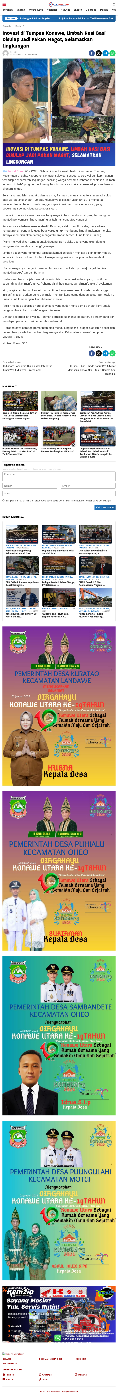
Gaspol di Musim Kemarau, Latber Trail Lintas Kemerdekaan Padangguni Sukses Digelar (19, 416)
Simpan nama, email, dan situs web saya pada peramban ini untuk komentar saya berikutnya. (58, 501)
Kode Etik (81, 1359)
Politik (23, 611)
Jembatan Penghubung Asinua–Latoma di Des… (19, 552)
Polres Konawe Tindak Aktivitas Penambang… (91, 615)
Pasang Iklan (9, 1363)
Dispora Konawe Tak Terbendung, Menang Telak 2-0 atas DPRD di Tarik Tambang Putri (19, 451)
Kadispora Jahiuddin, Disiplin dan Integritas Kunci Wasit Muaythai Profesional (27, 366)
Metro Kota (84, 611)
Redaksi (6, 1359)
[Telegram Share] (105, 53)
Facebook (10, 1374)
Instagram (82, 1374)
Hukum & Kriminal (28, 545)
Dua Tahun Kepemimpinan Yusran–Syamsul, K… (93, 552)
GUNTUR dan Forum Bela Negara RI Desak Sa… (55, 615)
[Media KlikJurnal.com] (59, 4)
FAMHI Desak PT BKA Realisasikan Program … (92, 584)
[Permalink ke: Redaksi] (5, 53)
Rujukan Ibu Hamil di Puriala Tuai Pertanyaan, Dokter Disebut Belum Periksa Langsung (49, 18)
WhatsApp (47, 1374)
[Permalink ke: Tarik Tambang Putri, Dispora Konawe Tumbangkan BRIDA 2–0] (59, 436)
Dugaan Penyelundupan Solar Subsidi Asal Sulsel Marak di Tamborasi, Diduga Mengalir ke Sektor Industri (96, 452)
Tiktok (45, 1379)
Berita (8, 545)
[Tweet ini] (99, 53)
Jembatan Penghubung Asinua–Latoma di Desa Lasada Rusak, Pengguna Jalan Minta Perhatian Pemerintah (96, 417)
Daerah (15, 545)
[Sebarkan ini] (92, 53)
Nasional (10, 548)
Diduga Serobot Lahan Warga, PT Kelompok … (58, 584)
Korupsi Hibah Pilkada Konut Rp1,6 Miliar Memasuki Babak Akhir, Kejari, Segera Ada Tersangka (92, 368)
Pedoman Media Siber (50, 1359)
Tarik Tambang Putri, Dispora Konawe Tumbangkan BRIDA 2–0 (57, 450)
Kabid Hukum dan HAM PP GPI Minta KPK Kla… (21, 615)
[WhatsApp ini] (112, 53)
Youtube (9, 1379)
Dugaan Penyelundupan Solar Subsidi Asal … (58, 552)
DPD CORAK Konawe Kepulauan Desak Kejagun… (22, 584)
